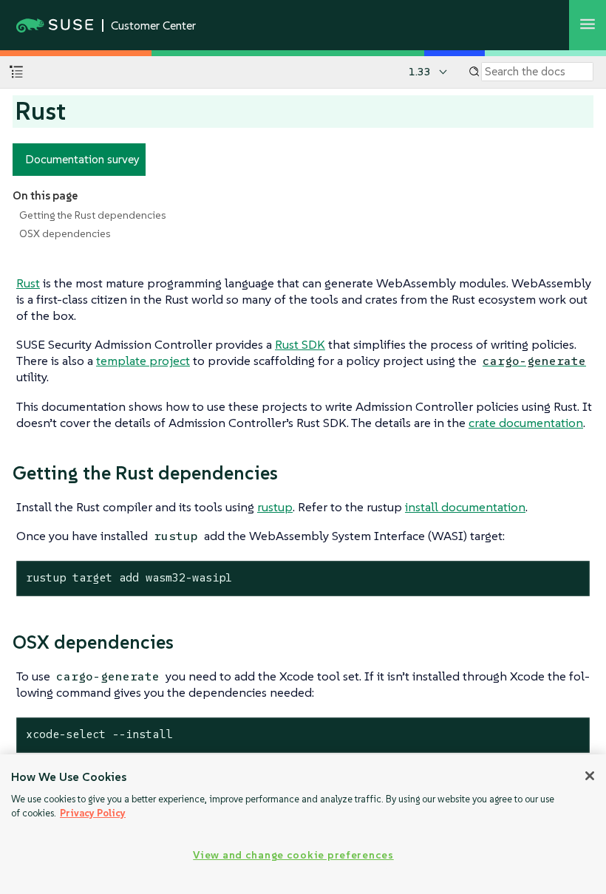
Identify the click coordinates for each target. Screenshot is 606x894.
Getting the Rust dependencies (92, 215)
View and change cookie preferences (293, 854)
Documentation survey (82, 158)
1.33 (420, 71)
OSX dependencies (65, 233)
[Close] (589, 776)
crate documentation (526, 422)
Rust (28, 283)
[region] (303, 824)
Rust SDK (300, 344)
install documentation (465, 507)
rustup (275, 507)
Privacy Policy (93, 813)
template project (143, 360)
